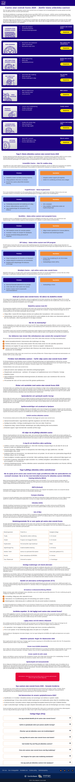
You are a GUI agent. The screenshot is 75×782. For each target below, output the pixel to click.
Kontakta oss (24, 770)
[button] (72, 773)
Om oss (4, 770)
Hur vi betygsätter (13, 770)
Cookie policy (33, 770)
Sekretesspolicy (43, 770)
